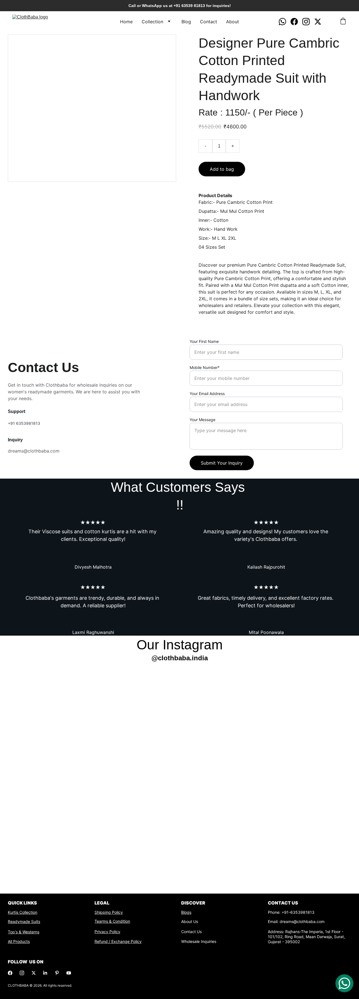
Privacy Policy (107, 931)
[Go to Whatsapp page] (285, 21)
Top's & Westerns (23, 931)
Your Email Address (207, 393)
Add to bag (222, 169)
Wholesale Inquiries (198, 941)
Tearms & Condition (112, 921)
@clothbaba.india (179, 658)
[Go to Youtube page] (68, 973)
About (232, 21)
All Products (19, 941)
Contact (208, 21)
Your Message (202, 419)
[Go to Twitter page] (317, 21)
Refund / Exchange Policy (118, 941)
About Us (189, 921)
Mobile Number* (205, 367)
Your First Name (204, 341)
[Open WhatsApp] (344, 983)
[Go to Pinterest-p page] (57, 973)
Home (126, 21)
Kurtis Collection (22, 912)
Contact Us (191, 931)
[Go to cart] (343, 21)
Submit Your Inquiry (222, 463)
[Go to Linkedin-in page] (45, 973)
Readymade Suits (24, 921)
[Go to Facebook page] (296, 21)
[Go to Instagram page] (308, 21)
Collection (152, 21)
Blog (186, 21)
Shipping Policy (109, 912)
